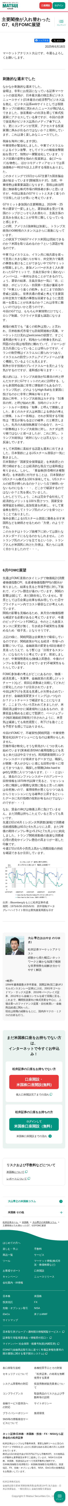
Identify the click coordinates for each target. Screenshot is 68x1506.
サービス (39, 1254)
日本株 (6, 1296)
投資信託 (8, 1302)
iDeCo (6, 1314)
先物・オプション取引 (15, 1308)
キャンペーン (10, 1276)
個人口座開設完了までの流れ (32, 1094)
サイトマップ (10, 1320)
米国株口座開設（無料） (34, 1124)
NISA (37, 1308)
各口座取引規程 (11, 1367)
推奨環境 (39, 1413)
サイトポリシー (43, 1403)
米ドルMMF (41, 1314)
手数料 (38, 1248)
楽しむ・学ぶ (10, 1248)
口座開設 (45, 5)
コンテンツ (61, 25)
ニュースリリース (44, 1276)
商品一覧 (8, 1254)
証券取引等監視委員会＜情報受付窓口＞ (25, 1337)
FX (35, 1302)
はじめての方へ (11, 1242)
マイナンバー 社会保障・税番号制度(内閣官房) (29, 1343)
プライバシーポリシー (15, 1413)
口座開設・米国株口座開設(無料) (34, 1082)
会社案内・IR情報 (13, 1282)
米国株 (38, 1296)
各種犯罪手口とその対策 (48, 1367)
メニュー (59, 1499)
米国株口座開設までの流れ (32, 1136)
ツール (6, 1260)
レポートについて (17, 1178)
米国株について (15, 1171)
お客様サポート (11, 1270)
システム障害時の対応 (15, 1383)
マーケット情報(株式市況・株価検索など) (47, 1262)
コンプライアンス (13, 1393)
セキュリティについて (15, 1373)
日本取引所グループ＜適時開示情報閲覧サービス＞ (32, 1331)
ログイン (59, 5)
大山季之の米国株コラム (22, 1201)
